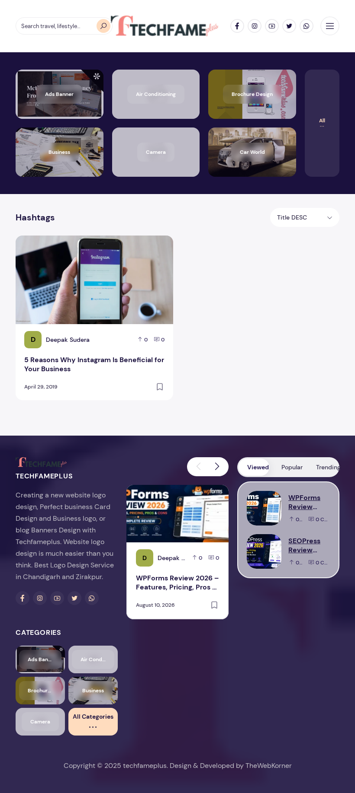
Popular (292, 467)
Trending (327, 467)
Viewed (258, 467)
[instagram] (254, 26)
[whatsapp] (306, 26)
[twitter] (289, 26)
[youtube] (272, 26)
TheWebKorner (268, 765)
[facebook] (237, 26)
